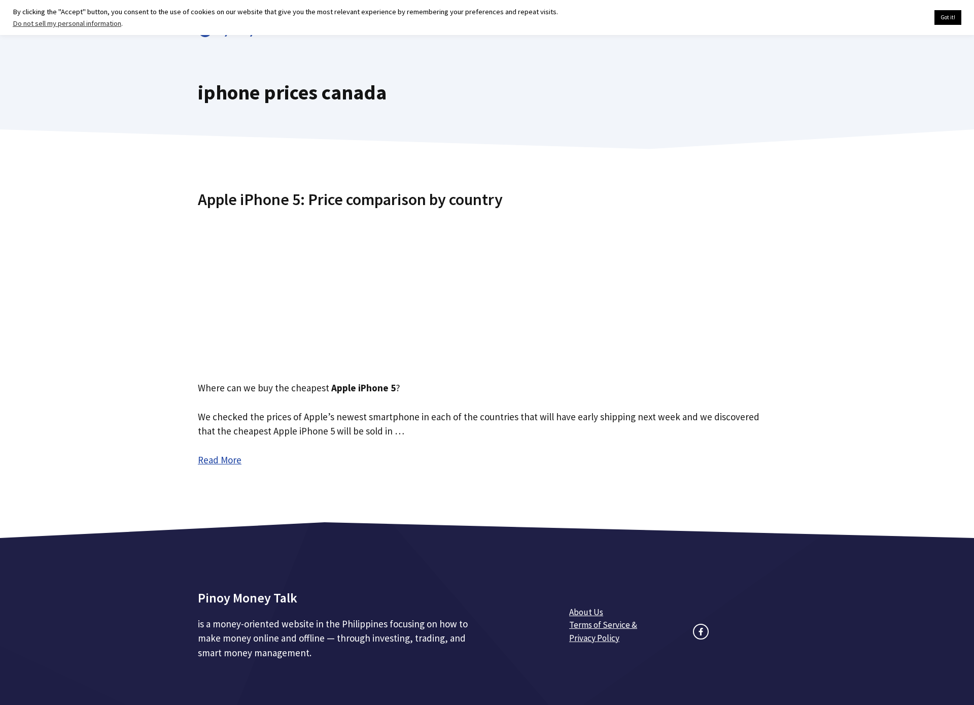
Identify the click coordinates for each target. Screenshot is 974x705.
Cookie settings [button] (903, 17)
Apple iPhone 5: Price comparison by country (350, 199)
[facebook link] (701, 632)
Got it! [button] (948, 17)
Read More (219, 460)
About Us (586, 612)
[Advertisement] (487, 291)
